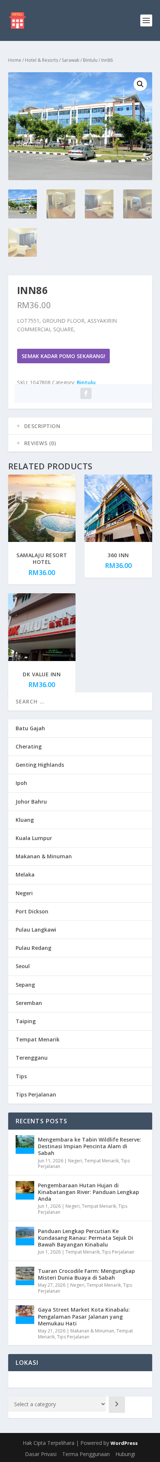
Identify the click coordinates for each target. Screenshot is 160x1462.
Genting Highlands (40, 764)
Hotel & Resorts (41, 60)
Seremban (29, 1002)
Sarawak (70, 60)
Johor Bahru (31, 801)
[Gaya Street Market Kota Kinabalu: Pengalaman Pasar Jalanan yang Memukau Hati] (25, 1314)
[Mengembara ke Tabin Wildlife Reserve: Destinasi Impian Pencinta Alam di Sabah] (25, 1144)
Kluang (25, 819)
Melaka (25, 874)
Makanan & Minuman (44, 856)
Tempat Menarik (38, 1039)
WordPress (124, 1443)
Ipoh (21, 782)
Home (14, 60)
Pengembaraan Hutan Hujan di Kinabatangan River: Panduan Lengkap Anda (88, 1192)
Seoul (23, 966)
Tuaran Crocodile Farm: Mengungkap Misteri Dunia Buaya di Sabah (86, 1274)
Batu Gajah (30, 728)
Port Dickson (32, 911)
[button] (140, 84)
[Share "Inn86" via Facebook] (86, 393)
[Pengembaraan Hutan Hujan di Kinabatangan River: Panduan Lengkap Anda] (25, 1190)
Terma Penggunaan (86, 1454)
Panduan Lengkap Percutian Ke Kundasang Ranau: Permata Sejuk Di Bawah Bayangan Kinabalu (85, 1238)
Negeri (24, 893)
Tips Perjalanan (36, 1094)
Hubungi (125, 1454)
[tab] (80, 426)
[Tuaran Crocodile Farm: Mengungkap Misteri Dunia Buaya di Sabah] (25, 1276)
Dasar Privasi (41, 1454)
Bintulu (90, 60)
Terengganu (32, 1057)
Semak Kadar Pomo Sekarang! (63, 356)
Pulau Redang (33, 947)
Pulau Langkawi (36, 929)
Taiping (26, 1021)
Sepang (25, 984)
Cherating (29, 746)
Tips (21, 1076)
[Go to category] (117, 1404)
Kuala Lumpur (34, 838)
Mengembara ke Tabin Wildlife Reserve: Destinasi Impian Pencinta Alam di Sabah (89, 1146)
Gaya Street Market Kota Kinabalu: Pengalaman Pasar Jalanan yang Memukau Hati (84, 1316)
